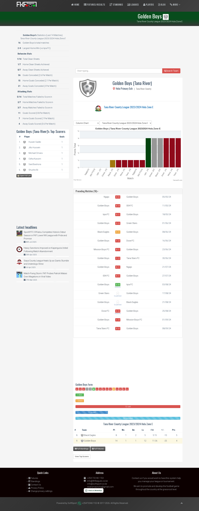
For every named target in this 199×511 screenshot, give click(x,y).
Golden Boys (132, 197)
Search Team (172, 71)
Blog (163, 4)
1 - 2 (117, 241)
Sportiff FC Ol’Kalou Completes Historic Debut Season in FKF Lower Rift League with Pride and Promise (45, 235)
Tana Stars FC (132, 258)
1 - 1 (117, 232)
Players (149, 4)
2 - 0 (117, 285)
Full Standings (82, 449)
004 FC (129, 205)
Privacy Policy (37, 488)
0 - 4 (117, 206)
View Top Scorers (82, 457)
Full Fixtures (99, 449)
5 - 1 (117, 276)
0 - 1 (117, 267)
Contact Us (35, 485)
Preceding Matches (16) (86, 191)
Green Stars (131, 223)
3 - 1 (117, 215)
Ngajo (106, 197)
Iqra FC (106, 214)
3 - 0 (117, 329)
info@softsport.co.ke (97, 484)
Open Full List (25, 176)
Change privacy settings (41, 491)
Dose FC (130, 241)
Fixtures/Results (95, 4)
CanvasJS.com (177, 180)
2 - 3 (117, 223)
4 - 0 (117, 197)
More (175, 4)
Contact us (137, 478)
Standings (117, 4)
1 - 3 (117, 320)
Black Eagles (103, 232)
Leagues (134, 4)
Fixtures (34, 478)
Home (76, 4)
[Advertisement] (128, 47)
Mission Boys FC (101, 249)
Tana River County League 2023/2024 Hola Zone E (128, 107)
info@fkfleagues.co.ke (97, 481)
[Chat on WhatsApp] (93, 490)
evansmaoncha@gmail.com (100, 487)
